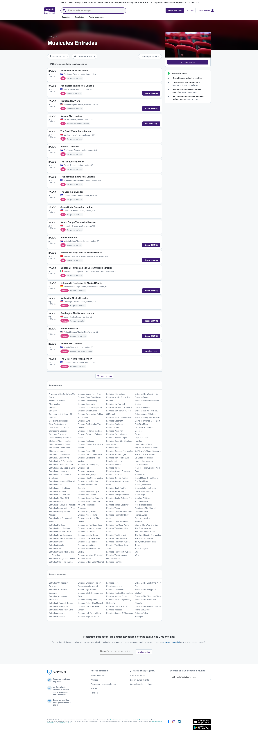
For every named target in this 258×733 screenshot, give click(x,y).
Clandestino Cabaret (58, 430)
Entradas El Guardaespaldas (90, 407)
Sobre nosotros (97, 675)
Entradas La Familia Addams (90, 525)
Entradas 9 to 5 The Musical (61, 461)
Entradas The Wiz (113, 561)
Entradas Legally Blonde (88, 535)
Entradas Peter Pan (114, 430)
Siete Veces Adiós (142, 518)
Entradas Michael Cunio (116, 596)
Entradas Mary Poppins (88, 541)
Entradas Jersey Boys (87, 494)
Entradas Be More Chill (59, 498)
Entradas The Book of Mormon (119, 511)
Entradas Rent (112, 447)
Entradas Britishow (57, 616)
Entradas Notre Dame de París (119, 417)
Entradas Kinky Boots (87, 511)
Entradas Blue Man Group (60, 531)
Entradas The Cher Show (117, 521)
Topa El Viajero (141, 548)
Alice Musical (54, 404)
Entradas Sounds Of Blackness (119, 613)
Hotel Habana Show (143, 444)
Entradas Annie (55, 484)
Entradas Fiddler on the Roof (90, 430)
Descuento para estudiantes (103, 684)
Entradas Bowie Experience (60, 535)
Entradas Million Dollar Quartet (91, 561)
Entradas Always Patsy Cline (61, 609)
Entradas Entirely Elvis (87, 599)
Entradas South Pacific (116, 488)
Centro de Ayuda (137, 675)
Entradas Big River (57, 525)
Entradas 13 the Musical (59, 454)
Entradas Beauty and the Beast (62, 508)
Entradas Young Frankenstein (147, 417)
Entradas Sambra (113, 464)
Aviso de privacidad (131, 720)
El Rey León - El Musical (59, 447)
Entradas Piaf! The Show (116, 606)
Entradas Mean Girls (86, 545)
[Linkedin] (179, 725)
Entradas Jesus (112, 582)
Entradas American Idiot (59, 471)
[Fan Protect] (57, 672)
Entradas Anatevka (57, 613)
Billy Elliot (53, 410)
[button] (187, 62)
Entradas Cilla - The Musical (61, 561)
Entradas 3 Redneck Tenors (61, 603)
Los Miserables (141, 464)
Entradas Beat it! (56, 501)
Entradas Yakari (141, 613)
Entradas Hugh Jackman (88, 616)
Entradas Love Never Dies (89, 538)
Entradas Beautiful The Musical (62, 504)
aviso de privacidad (171, 642)
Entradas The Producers (116, 538)
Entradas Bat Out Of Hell (59, 494)
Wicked (138, 555)
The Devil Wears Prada (145, 531)
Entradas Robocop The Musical (119, 451)
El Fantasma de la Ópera (59, 444)
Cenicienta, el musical (58, 420)
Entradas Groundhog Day (88, 464)
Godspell (138, 430)
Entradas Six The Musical (117, 477)
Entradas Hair (83, 467)
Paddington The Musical (145, 508)
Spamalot (139, 521)
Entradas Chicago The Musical (62, 558)
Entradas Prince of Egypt (116, 437)
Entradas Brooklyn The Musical (62, 538)
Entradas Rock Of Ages (116, 454)
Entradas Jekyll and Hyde (88, 491)
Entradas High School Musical (90, 477)
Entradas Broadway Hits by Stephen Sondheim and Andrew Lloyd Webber (89, 586)
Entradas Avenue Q (57, 491)
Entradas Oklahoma (114, 424)
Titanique (139, 616)
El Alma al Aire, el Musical (60, 441)
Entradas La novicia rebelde (89, 528)
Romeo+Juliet (141, 514)
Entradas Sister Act (114, 474)
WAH (137, 551)
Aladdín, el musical (57, 400)
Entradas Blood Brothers (59, 528)
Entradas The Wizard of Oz (146, 394)
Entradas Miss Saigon (115, 394)
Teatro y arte (53, 36)
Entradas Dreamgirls (86, 404)
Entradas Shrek (112, 467)
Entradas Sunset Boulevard (118, 504)
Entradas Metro (84, 558)
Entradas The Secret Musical (118, 551)
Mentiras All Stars (142, 498)
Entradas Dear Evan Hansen (90, 397)
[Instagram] (173, 725)
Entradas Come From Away (89, 394)
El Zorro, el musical (57, 451)
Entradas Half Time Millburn (89, 613)
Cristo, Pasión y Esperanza (60, 437)
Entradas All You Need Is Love (62, 467)
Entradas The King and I (116, 535)
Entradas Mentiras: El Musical (90, 555)
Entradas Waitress (142, 407)
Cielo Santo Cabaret (57, 424)
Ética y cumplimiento (139, 680)
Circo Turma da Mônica (59, 427)
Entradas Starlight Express (117, 494)
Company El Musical (57, 434)
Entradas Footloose (86, 441)
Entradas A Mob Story (58, 606)
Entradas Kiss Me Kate (87, 514)
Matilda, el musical (143, 484)
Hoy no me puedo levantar (146, 447)
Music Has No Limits (143, 504)
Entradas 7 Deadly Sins (59, 457)
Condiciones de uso (117, 720)
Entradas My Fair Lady (116, 404)
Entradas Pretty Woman (116, 434)
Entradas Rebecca (114, 609)
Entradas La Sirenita (86, 531)
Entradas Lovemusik (115, 589)
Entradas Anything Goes (59, 488)
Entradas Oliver (112, 427)
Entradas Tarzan (113, 508)
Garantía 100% (179, 73)
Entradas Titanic (142, 397)
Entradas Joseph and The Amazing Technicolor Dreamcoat (89, 504)
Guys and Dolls (141, 437)
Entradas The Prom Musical (118, 541)
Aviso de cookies (144, 720)
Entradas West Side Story (146, 414)
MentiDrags (140, 494)
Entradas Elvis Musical (87, 410)
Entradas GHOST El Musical (90, 454)
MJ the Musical (141, 501)
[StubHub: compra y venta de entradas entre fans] (49, 10)
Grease (138, 434)
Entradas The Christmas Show (148, 596)
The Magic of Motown (144, 538)
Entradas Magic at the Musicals (119, 593)
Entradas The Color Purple (117, 525)
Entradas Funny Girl (86, 451)
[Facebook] (168, 725)
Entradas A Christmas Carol (61, 464)
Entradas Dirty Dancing (87, 400)
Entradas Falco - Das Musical (90, 603)
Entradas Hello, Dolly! (87, 474)
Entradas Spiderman (115, 491)
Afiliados (94, 680)
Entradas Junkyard (114, 586)
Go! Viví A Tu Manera (144, 427)
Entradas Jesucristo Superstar (90, 498)
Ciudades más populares (141, 684)
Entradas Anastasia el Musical (62, 481)
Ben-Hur (52, 407)
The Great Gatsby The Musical (148, 535)
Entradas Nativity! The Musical (119, 407)
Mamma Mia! (140, 474)
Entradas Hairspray (86, 471)
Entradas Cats (55, 548)
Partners (94, 693)
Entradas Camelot (56, 545)
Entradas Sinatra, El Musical (118, 471)
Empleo (94, 688)
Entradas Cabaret (56, 541)
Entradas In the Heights (88, 481)
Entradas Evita (84, 420)
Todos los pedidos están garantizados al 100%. (130, 2)
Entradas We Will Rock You (146, 410)
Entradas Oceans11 (114, 420)
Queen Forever (141, 511)
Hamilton (138, 441)
